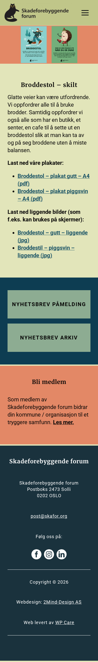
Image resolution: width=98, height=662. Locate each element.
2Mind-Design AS (62, 602)
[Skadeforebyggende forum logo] (36, 5)
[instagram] (49, 554)
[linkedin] (62, 554)
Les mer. (63, 422)
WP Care (64, 622)
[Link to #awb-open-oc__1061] (85, 12)
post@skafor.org (49, 516)
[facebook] (36, 554)
